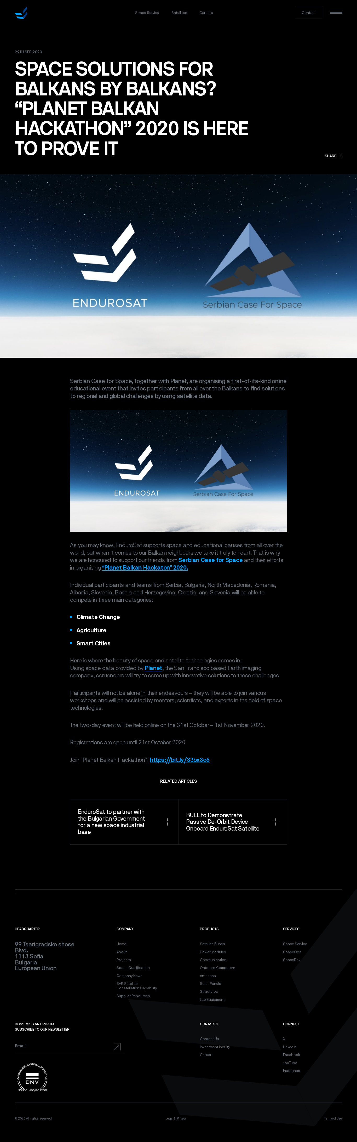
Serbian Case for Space (211, 560)
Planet (153, 668)
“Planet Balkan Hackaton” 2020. (145, 567)
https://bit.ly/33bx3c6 (180, 760)
